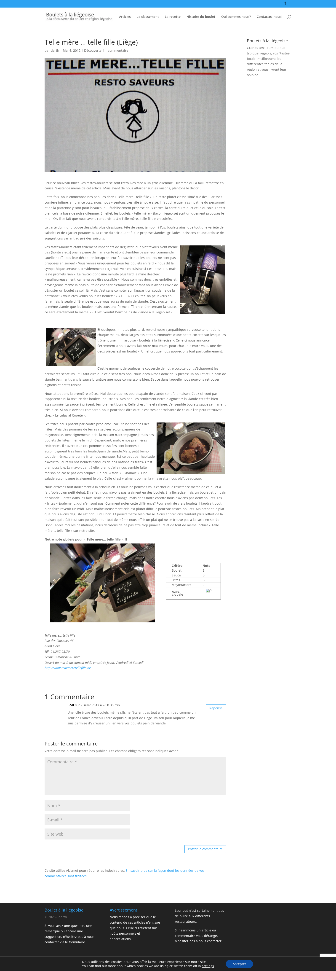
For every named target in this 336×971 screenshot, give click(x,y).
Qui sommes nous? (236, 17)
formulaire (77, 942)
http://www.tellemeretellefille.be (68, 668)
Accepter (239, 964)
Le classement (148, 17)
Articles (125, 17)
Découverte (92, 50)
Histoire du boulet (201, 17)
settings (208, 966)
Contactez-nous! (269, 17)
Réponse (216, 708)
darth (55, 50)
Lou (70, 704)
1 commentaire (116, 50)
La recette (173, 17)
